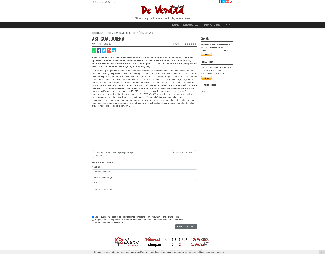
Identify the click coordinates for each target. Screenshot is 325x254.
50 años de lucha (110, 2)
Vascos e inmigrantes (182, 152)
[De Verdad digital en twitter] (224, 1)
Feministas (208, 24)
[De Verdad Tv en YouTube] (231, 1)
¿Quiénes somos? (98, 2)
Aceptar (220, 252)
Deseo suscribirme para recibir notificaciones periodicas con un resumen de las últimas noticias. (138, 217)
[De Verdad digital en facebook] (220, 1)
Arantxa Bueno (110, 43)
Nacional (175, 24)
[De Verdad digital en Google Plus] (228, 1)
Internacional (187, 24)
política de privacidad (113, 220)
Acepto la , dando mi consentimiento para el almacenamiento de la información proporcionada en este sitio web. (140, 221)
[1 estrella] (188, 44)
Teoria (224, 24)
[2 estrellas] (190, 44)
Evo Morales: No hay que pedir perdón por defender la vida (114, 154)
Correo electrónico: (101, 178)
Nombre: (96, 167)
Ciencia (217, 24)
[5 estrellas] (196, 44)
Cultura (198, 24)
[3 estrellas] (192, 44)
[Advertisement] (144, 126)
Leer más (210, 252)
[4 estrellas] (194, 44)
